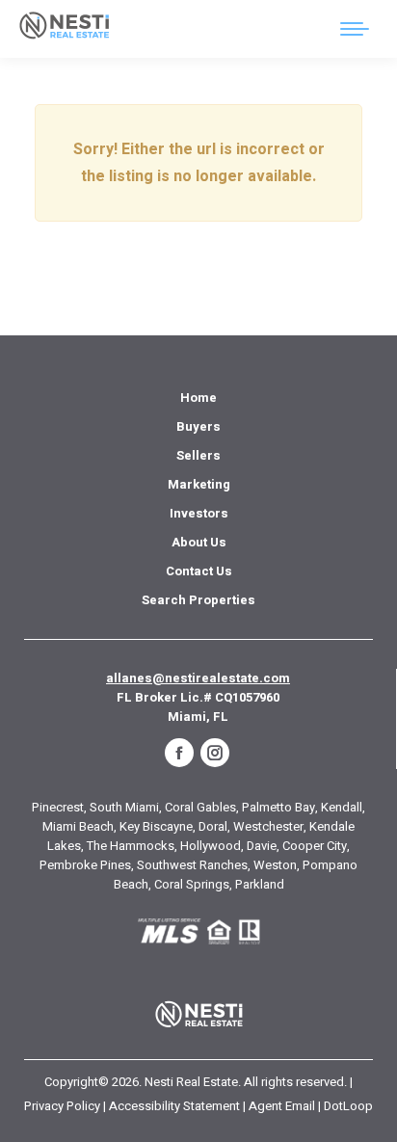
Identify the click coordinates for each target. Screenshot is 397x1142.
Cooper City (314, 846)
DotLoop (348, 1106)
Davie (262, 846)
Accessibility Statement (174, 1106)
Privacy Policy (62, 1106)
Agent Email (282, 1106)
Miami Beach (78, 826)
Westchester (268, 826)
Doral (212, 826)
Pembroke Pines (85, 865)
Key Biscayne (156, 826)
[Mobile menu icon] (354, 29)
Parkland (259, 884)
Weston (275, 865)
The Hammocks (130, 846)
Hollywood (210, 846)
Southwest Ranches (192, 865)
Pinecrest (58, 807)
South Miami (124, 807)
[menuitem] (198, 398)
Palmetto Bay (278, 807)
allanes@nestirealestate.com (198, 678)
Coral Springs (191, 884)
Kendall (341, 807)
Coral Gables (200, 807)
